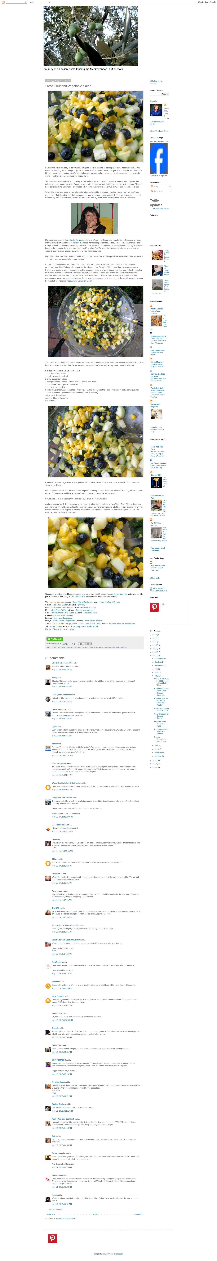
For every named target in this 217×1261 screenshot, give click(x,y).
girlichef (80, 605)
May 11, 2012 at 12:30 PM (62, 851)
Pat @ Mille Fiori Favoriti (62, 798)
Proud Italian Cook (158, 336)
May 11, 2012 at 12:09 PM (62, 817)
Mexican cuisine (76, 647)
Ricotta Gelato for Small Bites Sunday (161, 731)
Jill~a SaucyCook (59, 763)
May (156, 676)
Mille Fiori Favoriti (158, 566)
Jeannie (55, 1028)
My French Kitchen (158, 463)
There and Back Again (62, 618)
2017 (154, 638)
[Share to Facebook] (88, 643)
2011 (154, 760)
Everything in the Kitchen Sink (84, 626)
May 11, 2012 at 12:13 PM (62, 831)
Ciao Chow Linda (59, 709)
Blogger (119, 1254)
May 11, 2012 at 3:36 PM (62, 917)
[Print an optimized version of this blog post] (54, 640)
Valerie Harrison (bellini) (62, 663)
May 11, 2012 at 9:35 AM (62, 702)
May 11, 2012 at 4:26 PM (62, 954)
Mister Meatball (157, 362)
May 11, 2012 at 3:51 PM (62, 932)
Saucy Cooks (56, 626)
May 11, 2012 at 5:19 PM (62, 974)
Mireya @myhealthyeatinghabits (65, 925)
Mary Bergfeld (58, 996)
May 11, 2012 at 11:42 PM (62, 1006)
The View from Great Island (62, 613)
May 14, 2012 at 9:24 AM (62, 1167)
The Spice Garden (60, 605)
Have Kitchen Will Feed (110, 602)
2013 (154, 652)
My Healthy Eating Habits (64, 621)
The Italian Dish (157, 388)
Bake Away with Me (84, 610)
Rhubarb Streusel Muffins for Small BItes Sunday (161, 701)
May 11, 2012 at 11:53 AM (62, 790)
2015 (154, 645)
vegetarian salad (109, 647)
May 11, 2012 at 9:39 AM (62, 719)
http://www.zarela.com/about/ (79, 281)
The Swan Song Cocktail (165, 481)
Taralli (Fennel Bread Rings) (166, 256)
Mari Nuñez (56, 962)
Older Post (138, 1214)
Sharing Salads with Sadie (166, 270)
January (158, 756)
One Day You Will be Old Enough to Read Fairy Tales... (161, 682)
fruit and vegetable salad (61, 647)
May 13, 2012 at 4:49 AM (62, 1145)
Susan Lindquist (58, 1153)
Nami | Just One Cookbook (63, 1119)
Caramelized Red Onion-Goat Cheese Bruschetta (161, 692)
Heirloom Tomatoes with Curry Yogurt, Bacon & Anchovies (157, 454)
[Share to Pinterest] (90, 643)
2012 (154, 655)
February (158, 752)
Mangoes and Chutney (63, 607)
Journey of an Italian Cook (159, 141)
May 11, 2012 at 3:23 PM (62, 900)
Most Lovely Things (62, 623)
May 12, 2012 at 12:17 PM (62, 1111)
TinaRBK (55, 908)
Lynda (54, 727)
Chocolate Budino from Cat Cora (161, 709)
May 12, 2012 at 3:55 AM (62, 1037)
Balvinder (56, 982)
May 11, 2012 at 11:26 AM (62, 775)
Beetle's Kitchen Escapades (122, 623)
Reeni (54, 1195)
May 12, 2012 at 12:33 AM (62, 1020)
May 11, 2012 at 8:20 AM (62, 670)
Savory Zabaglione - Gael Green (160, 739)
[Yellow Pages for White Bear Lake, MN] (159, 591)
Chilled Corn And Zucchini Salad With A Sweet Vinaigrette (158, 341)
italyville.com (156, 427)
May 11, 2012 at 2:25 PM (62, 883)
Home (95, 1214)
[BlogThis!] (82, 643)
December (159, 659)
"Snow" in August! (157, 568)
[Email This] (79, 643)
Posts (155, 186)
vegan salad (98, 647)
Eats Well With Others (82, 602)
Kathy (54, 678)
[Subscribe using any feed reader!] (159, 131)
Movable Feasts (90, 613)
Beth (54, 1136)
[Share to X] (85, 643)
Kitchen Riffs (57, 1175)
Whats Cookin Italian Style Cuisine (66, 783)
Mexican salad (88, 647)
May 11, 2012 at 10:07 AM (62, 755)
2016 (154, 642)
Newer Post (50, 1214)
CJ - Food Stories (59, 825)
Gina (54, 839)
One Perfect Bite (78, 597)
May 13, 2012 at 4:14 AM (62, 1128)
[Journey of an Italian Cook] (159, 173)
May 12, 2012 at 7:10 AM (62, 1074)
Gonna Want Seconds (64, 615)
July (156, 669)
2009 (154, 767)
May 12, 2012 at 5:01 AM (62, 1052)
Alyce (54, 744)
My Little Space (58, 1082)
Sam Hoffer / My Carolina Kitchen (66, 940)
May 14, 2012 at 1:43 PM (62, 1187)
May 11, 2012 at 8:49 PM (62, 988)
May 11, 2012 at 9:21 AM (62, 687)
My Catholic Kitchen (93, 621)
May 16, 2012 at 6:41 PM (62, 1204)
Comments (157, 191)
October (158, 662)
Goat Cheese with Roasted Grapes (161, 716)
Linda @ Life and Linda (61, 695)
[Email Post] (73, 644)
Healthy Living (89, 607)
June (157, 672)
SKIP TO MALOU (59, 1060)
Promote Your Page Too (158, 176)
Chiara (55, 859)
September (159, 666)
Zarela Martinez (76, 240)
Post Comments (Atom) (65, 1219)
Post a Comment (55, 1209)
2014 (154, 649)
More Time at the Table (90, 623)
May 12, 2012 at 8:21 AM (62, 1096)
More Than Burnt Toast (57, 602)
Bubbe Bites (57, 1045)
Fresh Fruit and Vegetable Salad (160, 724)
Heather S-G (57, 874)
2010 (154, 764)
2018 (154, 635)
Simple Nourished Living (63, 629)
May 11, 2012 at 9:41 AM (62, 736)
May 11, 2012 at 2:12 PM (62, 866)
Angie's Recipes (59, 1104)
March (157, 749)
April (157, 746)
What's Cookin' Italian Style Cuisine (157, 311)
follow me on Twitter (161, 209)
